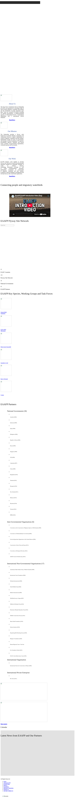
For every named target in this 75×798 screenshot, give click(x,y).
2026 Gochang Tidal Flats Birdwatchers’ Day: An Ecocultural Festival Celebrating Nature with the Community (32, 747)
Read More (12, 120)
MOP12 (5, 785)
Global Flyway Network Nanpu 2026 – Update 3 (42, 769)
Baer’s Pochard (4, 379)
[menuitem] (6, 796)
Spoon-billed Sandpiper (4, 313)
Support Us (6, 789)
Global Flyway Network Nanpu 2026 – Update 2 (57, 773)
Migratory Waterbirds (8, 788)
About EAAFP (7, 782)
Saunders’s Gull (4, 363)
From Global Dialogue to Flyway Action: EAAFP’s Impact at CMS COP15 (22, 773)
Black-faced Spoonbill (6, 347)
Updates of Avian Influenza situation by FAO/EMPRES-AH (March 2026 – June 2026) (25, 760)
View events (4, 724)
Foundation (6, 786)
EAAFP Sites (7, 784)
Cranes (2, 395)
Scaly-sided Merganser (3, 330)
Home (5, 781)
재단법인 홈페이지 (8, 790)
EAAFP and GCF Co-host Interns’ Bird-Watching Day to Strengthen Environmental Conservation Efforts (30, 764)
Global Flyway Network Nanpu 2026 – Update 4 (14, 769)
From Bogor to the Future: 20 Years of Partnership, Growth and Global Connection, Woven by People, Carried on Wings (35, 756)
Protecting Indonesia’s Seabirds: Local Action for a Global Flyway (19, 751)
